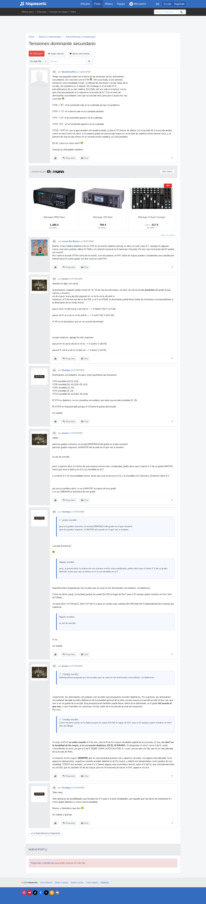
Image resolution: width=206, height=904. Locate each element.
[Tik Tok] (35, 892)
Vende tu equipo (61, 883)
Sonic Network (46, 883)
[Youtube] (29, 892)
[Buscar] (181, 12)
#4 (54, 370)
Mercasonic (140, 4)
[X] (46, 892)
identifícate (49, 863)
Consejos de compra (59, 12)
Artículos (85, 4)
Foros (97, 4)
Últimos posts (28, 12)
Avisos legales (92, 883)
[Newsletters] (57, 892)
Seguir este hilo (57, 54)
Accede (167, 4)
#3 (54, 279)
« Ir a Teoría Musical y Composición (45, 833)
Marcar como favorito (81, 54)
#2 (54, 241)
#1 (54, 72)
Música (109, 4)
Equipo (121, 4)
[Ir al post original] (60, 520)
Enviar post (37, 54)
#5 (54, 433)
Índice (73, 12)
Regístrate (179, 4)
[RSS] (51, 892)
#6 (54, 512)
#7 (54, 666)
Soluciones (41, 12)
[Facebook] (40, 892)
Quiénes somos (77, 883)
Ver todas (167, 172)
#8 (54, 788)
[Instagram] (24, 892)
